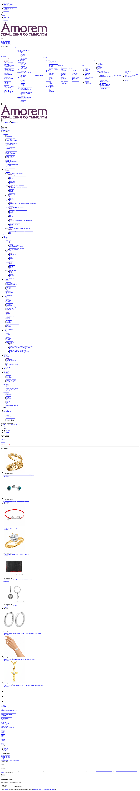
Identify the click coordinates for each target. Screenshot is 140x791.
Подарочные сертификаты (7, 727)
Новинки (3, 735)
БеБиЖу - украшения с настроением (18, 210)
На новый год (12, 254)
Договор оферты (5, 711)
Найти (2, 764)
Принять (3, 774)
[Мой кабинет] (1, 124)
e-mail (4, 785)
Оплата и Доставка (5, 723)
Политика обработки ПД (7, 714)
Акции (2, 732)
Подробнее (6, 476)
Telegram (6, 18)
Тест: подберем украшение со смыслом (7, 60)
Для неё (11, 244)
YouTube (6, 20)
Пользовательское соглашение (8, 713)
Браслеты (8, 282)
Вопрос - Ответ (4, 726)
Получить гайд (18, 786)
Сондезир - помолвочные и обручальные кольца (21, 220)
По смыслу (9, 136)
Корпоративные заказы (6, 717)
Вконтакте (6, 17)
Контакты (3, 731)
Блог (2, 709)
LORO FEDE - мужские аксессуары (18, 187)
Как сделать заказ (5, 721)
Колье (7, 333)
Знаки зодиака (12, 345)
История (3, 705)
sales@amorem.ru (6, 425)
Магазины (3, 722)
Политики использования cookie (104, 771)
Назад (7, 135)
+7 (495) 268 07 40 (5, 41)
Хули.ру (11, 198)
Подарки (8, 240)
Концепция (3, 706)
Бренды (8, 172)
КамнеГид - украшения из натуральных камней (21, 231)
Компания (8, 394)
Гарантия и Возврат (5, 724)
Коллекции (9, 359)
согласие (6, 789)
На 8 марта (12, 265)
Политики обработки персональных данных (44, 789)
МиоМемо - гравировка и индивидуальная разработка (22, 203)
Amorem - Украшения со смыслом (17, 176)
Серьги (8, 313)
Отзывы (3, 730)
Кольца (8, 299)
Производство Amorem (6, 707)
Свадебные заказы (5, 728)
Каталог (3, 36)
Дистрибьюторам (5, 718)
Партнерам (9, 386)
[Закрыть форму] (1, 776)
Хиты (2, 736)
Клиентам (8, 375)
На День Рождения (14, 272)
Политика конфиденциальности (9, 710)
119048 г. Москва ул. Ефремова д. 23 (11, 424)
